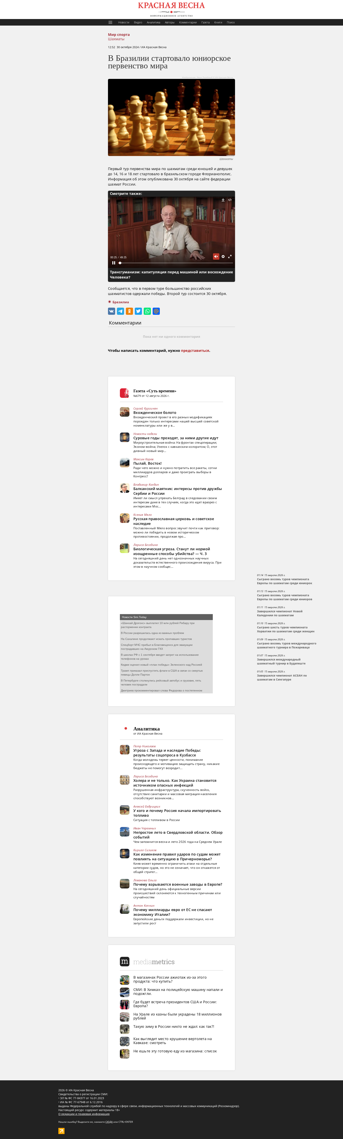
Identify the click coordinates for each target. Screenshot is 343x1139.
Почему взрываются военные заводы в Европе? (177, 884)
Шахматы (116, 38)
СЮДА (109, 1122)
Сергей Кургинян (145, 408)
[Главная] (171, 9)
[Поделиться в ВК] (111, 311)
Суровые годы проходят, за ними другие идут (176, 438)
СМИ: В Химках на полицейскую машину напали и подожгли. (178, 991)
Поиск (231, 22)
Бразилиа (121, 302)
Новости (123, 22)
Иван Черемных (144, 828)
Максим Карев (143, 459)
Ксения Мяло (142, 515)
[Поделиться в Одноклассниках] (129, 311)
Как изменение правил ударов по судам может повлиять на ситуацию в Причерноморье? (177, 856)
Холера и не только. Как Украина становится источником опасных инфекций (175, 783)
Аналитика (153, 22)
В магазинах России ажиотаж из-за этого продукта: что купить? (170, 979)
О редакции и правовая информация (84, 1114)
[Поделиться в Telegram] (120, 311)
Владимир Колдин (146, 484)
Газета (205, 22)
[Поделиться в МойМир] (156, 311)
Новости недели (145, 434)
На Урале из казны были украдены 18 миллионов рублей (177, 1016)
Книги (218, 22)
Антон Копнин (144, 905)
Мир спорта (119, 35)
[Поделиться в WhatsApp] (147, 311)
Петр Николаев (144, 746)
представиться (195, 351)
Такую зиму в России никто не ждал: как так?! (173, 1026)
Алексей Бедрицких (146, 806)
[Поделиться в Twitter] (138, 311)
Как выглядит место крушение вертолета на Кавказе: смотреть (172, 1040)
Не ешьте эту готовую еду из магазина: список (175, 1051)
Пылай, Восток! (147, 463)
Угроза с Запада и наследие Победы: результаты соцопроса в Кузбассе (167, 752)
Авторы (169, 22)
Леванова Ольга (144, 880)
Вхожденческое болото (154, 412)
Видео (138, 22)
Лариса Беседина (145, 545)
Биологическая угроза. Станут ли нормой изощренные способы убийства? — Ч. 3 (171, 551)
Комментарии (188, 22)
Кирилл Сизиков (144, 850)
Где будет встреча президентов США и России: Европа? (175, 1003)
